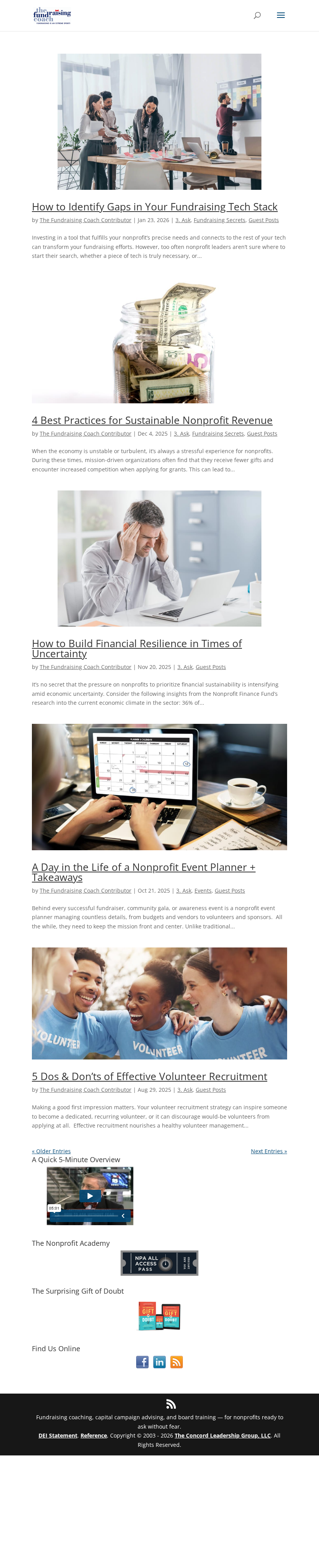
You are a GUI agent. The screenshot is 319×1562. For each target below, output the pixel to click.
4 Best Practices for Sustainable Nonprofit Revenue (152, 420)
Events (203, 890)
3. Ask (183, 220)
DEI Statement (58, 1435)
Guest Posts (264, 220)
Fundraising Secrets (219, 220)
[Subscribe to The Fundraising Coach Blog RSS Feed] (176, 1366)
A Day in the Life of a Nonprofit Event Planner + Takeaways (144, 872)
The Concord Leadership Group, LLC (223, 1435)
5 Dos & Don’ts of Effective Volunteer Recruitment (149, 1076)
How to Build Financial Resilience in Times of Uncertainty (137, 648)
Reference (94, 1435)
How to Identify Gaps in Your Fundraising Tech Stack (155, 207)
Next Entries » (269, 1151)
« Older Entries (51, 1151)
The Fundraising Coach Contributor (85, 220)
